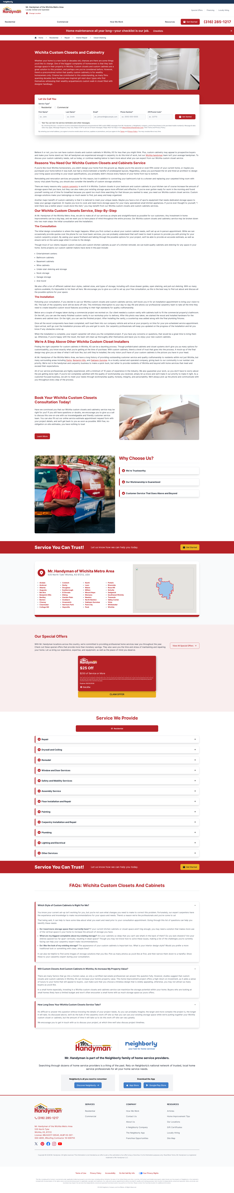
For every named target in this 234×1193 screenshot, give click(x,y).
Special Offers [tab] (197, 10)
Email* (95, 112)
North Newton (91, 600)
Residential (46, 107)
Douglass (66, 588)
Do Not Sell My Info (127, 1173)
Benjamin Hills (79, 360)
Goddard (66, 600)
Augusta (43, 590)
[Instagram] (54, 1144)
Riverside (112, 585)
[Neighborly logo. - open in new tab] (8, 2)
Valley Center (113, 600)
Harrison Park (68, 605)
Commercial (62, 107)
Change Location (35, 13)
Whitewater (113, 605)
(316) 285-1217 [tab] (217, 22)
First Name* (43, 112)
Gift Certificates (174, 1127)
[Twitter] (37, 1144)
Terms (122, 131)
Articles (170, 1111)
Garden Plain (67, 597)
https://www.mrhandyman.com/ (132, 127)
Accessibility (110, 1173)
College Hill (44, 607)
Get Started (187, 117)
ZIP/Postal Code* (155, 112)
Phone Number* (126, 112)
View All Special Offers (183, 645)
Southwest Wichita (116, 595)
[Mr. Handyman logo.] (94, 1045)
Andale (42, 583)
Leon (87, 585)
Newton (88, 597)
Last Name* (70, 112)
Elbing (65, 595)
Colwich (65, 583)
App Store (134, 1085)
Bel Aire (42, 592)
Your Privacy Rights (151, 1173)
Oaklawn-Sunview (99, 360)
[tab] (62, 21)
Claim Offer (117, 694)
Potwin (111, 583)
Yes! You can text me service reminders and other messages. (66, 123)
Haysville (66, 607)
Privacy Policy (133, 131)
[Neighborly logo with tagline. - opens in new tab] (141, 1045)
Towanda (112, 597)
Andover (43, 585)
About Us (130, 1122)
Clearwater (44, 605)
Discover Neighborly (86, 1085)
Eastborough (67, 590)
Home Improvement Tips (178, 1116)
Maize (87, 588)
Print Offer (86, 687)
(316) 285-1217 (48, 1118)
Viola (110, 602)
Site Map (171, 1138)
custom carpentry (70, 186)
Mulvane (88, 595)
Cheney (42, 602)
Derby (69, 360)
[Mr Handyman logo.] (12, 10)
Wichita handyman (154, 155)
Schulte (111, 590)
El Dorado (66, 592)
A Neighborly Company (137, 1127)
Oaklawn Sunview (92, 602)
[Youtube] (60, 1144)
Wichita (111, 607)
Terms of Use (80, 1173)
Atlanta (42, 588)
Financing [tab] (210, 10)
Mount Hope (90, 592)
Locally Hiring (173, 1133)
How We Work (132, 1111)
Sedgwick (112, 592)
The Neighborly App (135, 1133)
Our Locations (173, 1122)
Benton (42, 600)
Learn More (42, 436)
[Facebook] (48, 1144)
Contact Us (131, 1116)
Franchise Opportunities (137, 1138)
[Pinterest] (42, 1144)
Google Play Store (157, 1085)
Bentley (42, 597)
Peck (87, 607)
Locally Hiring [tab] (223, 10)
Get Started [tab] (192, 22)
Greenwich (66, 602)
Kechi (87, 583)
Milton (87, 590)
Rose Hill (111, 588)
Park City (89, 605)
